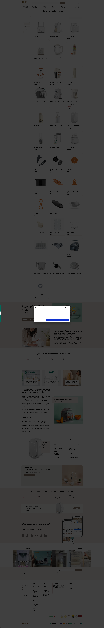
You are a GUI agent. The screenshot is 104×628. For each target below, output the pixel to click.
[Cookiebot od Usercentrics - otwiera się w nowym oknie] (65, 307)
